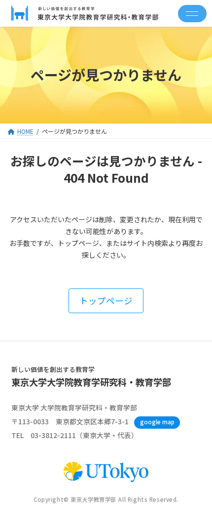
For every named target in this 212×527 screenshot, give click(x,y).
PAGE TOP (197, 501)
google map (157, 422)
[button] (106, 300)
